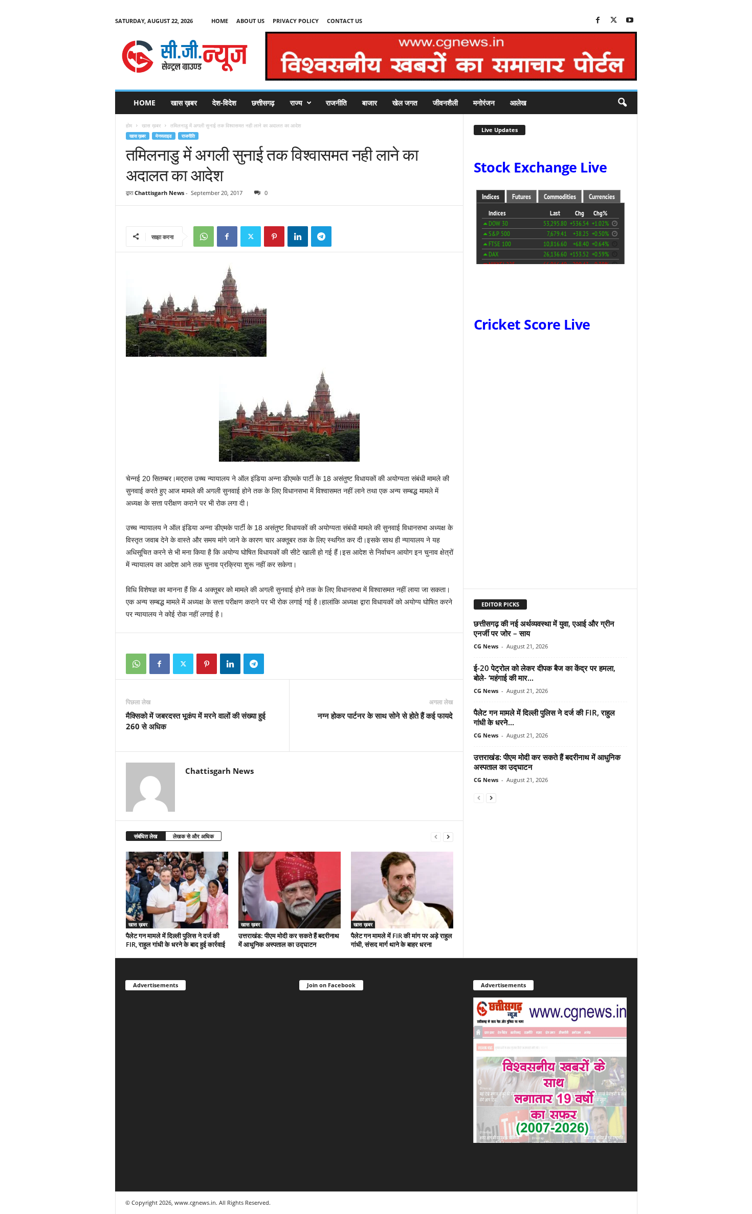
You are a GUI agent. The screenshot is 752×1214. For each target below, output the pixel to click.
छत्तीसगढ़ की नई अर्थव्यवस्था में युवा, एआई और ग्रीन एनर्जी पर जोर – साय (544, 628)
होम (129, 125)
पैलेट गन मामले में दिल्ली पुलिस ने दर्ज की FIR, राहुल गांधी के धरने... (544, 717)
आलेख (518, 102)
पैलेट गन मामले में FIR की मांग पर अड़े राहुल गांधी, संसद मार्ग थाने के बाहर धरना (401, 940)
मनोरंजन (484, 102)
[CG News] (184, 56)
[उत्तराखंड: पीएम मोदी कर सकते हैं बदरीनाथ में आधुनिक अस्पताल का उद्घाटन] (289, 890)
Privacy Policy (296, 21)
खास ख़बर (184, 102)
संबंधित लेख (146, 836)
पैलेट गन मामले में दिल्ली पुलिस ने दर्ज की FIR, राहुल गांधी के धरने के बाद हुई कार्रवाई (175, 940)
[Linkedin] (297, 236)
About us (250, 21)
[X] (614, 20)
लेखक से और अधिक (193, 836)
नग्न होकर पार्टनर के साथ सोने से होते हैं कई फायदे (385, 715)
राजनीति (336, 102)
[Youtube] (630, 20)
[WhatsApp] (203, 236)
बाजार (369, 102)
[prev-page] (436, 836)
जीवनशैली (445, 102)
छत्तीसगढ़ (263, 102)
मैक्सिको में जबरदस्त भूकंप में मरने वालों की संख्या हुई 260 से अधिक (196, 720)
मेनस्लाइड (164, 136)
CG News (486, 646)
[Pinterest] (274, 236)
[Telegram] (321, 236)
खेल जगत (404, 102)
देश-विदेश (224, 102)
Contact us (344, 21)
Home (219, 21)
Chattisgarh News (159, 193)
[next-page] (448, 836)
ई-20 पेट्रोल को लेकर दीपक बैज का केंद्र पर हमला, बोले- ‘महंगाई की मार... (544, 673)
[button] (622, 103)
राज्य (296, 102)
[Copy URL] (345, 236)
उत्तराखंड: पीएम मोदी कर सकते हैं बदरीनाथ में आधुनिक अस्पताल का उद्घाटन (288, 940)
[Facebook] (598, 20)
